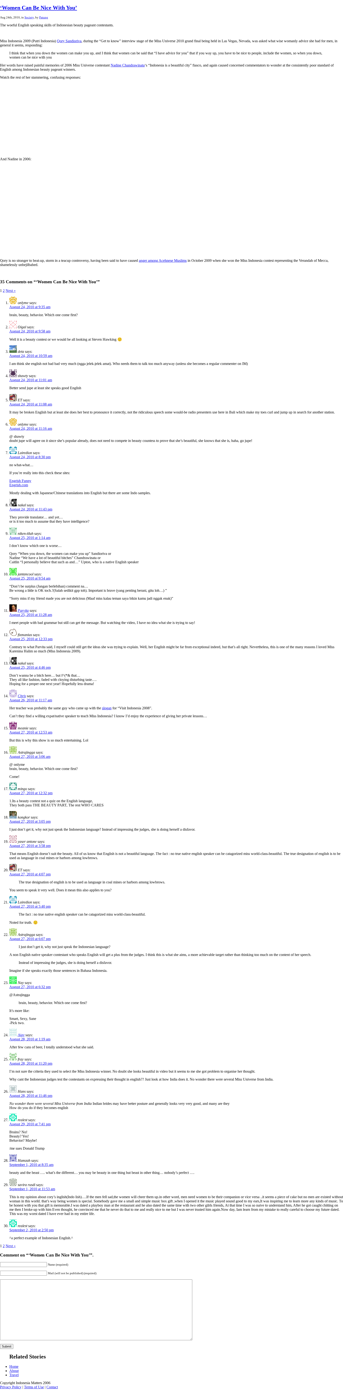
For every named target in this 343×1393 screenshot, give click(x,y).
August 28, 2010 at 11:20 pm (30, 1063)
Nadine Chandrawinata (128, 65)
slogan (107, 708)
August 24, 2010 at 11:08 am (30, 404)
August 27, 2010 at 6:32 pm (30, 987)
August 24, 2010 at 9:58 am (29, 331)
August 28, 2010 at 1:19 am (29, 1039)
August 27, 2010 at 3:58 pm (30, 846)
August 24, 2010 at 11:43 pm (30, 509)
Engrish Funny (20, 481)
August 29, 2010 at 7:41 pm (30, 1124)
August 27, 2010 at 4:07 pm (30, 874)
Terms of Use (34, 1387)
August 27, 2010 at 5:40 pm (30, 906)
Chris (22, 696)
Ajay (21, 1035)
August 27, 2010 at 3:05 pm (30, 821)
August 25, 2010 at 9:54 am (29, 578)
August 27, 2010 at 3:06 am (29, 757)
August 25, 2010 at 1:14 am (29, 538)
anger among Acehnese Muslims (163, 260)
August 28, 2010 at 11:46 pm (30, 1096)
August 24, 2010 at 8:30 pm (30, 457)
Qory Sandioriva (69, 41)
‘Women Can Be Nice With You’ (38, 8)
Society (29, 17)
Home (13, 1366)
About (14, 1371)
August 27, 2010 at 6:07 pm (30, 939)
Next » (11, 291)
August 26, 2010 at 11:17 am (30, 700)
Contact (52, 1387)
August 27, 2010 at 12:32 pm (30, 793)
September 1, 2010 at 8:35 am (31, 1165)
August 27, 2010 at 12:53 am (30, 732)
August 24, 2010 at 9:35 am (29, 307)
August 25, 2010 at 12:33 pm (30, 639)
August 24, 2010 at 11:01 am (30, 380)
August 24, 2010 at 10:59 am (30, 356)
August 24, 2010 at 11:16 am (30, 428)
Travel (14, 1375)
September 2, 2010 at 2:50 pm (31, 1230)
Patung (43, 17)
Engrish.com (18, 485)
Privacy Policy (10, 1387)
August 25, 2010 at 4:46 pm (30, 667)
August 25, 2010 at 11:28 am (30, 615)
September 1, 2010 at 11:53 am (32, 1189)
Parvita (23, 610)
